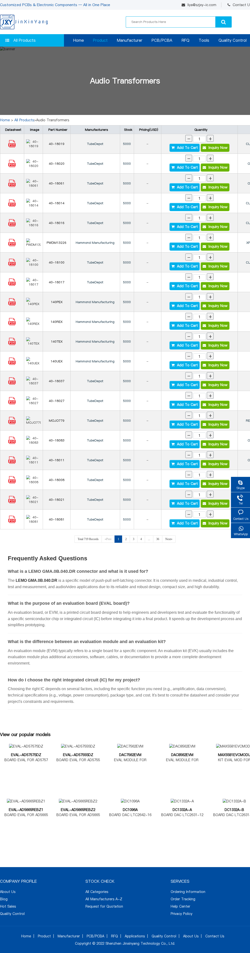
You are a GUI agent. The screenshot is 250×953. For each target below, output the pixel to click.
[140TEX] (12, 344)
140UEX (56, 361)
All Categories (96, 891)
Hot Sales (8, 906)
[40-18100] (12, 265)
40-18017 (56, 282)
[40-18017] (12, 284)
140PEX (56, 302)
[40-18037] (12, 383)
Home (78, 40)
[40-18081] (12, 522)
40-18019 (56, 144)
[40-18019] (12, 146)
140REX (56, 321)
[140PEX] (12, 304)
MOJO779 (56, 420)
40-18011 (56, 460)
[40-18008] (12, 482)
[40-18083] (12, 443)
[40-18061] (12, 186)
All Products (24, 40)
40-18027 (56, 401)
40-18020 (56, 163)
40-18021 (56, 499)
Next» (168, 539)
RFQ (185, 40)
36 (157, 539)
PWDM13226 (56, 242)
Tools (204, 40)
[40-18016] (12, 225)
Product (100, 40)
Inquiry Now (217, 147)
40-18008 (56, 480)
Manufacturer (129, 40)
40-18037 (56, 381)
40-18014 (56, 203)
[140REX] (12, 324)
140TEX (56, 341)
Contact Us (214, 936)
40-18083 (56, 440)
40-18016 (56, 223)
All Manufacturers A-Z (103, 899)
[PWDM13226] (12, 245)
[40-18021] (12, 502)
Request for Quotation (104, 906)
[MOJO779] (12, 423)
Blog (4, 899)
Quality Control (233, 40)
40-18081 (56, 519)
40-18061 (56, 183)
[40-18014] (12, 205)
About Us (7, 891)
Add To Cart (186, 147)
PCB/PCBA (162, 40)
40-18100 (56, 262)
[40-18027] (12, 403)
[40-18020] (12, 166)
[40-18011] (12, 462)
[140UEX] (12, 363)
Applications (135, 936)
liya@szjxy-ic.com (202, 4)
